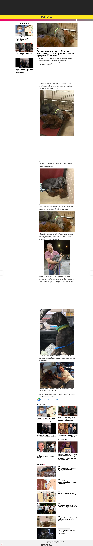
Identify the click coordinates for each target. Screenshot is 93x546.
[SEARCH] (74, 20)
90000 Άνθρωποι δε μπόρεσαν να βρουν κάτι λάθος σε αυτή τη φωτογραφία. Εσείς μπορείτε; (66, 419)
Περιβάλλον (63, 528)
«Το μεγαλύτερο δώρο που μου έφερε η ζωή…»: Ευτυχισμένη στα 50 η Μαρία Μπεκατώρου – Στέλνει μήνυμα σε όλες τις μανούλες (67, 437)
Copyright (49, 541)
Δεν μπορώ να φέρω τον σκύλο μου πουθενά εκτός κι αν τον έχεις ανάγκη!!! (67, 470)
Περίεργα (29, 19)
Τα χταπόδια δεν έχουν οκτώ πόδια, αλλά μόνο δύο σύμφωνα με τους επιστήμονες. (67, 532)
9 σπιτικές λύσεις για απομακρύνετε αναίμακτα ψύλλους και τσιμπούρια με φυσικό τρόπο (67, 482)
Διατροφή (53, 19)
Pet (44, 464)
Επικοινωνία (63, 542)
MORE (57, 19)
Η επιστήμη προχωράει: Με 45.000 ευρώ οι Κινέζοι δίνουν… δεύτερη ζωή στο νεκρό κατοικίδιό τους (67, 507)
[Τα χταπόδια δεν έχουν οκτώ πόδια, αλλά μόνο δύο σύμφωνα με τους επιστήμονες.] (46, 533)
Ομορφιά (48, 19)
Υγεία (44, 19)
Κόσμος (34, 19)
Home (17, 19)
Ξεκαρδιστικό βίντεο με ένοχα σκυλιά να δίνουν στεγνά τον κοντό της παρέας (67, 519)
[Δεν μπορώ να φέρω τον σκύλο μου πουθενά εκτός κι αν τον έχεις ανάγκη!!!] (46, 471)
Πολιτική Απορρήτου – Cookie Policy (53, 542)
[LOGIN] (77, 20)
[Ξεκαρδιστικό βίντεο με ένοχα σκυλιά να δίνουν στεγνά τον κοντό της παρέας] (46, 521)
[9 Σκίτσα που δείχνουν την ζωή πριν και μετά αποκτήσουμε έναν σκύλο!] (46, 496)
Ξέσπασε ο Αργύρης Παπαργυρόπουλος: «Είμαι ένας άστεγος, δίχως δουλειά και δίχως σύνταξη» (45, 455)
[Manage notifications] (2, 544)
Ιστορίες (25, 19)
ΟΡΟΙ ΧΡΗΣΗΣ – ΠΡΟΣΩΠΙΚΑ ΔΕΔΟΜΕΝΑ (58, 541)
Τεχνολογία (39, 19)
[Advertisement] (47, 7)
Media (21, 19)
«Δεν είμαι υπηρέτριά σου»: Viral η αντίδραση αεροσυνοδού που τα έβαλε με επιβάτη (46, 437)
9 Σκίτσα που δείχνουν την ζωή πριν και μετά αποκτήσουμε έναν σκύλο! (67, 494)
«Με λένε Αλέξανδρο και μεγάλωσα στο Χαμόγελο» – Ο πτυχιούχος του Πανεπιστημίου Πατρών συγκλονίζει (46, 420)
